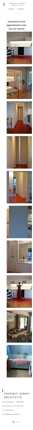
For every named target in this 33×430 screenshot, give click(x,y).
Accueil (11, 9)
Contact (21, 9)
